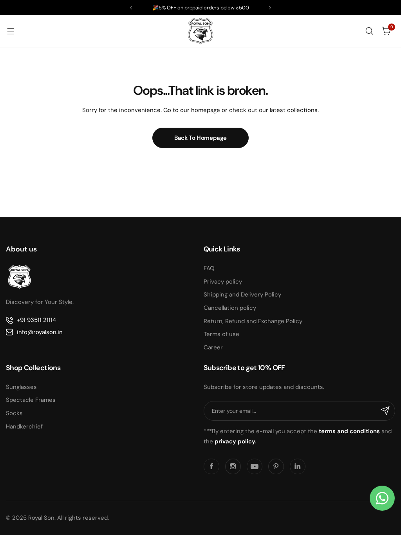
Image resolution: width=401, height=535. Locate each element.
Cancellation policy (230, 308)
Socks (14, 413)
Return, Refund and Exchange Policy (253, 321)
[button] (131, 8)
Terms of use (221, 334)
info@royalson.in (40, 332)
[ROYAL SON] (200, 31)
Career (213, 347)
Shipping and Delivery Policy (242, 294)
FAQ (209, 268)
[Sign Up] (385, 411)
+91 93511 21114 (36, 320)
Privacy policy (223, 282)
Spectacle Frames (31, 400)
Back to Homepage (200, 138)
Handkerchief (24, 426)
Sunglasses (21, 387)
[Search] (369, 31)
